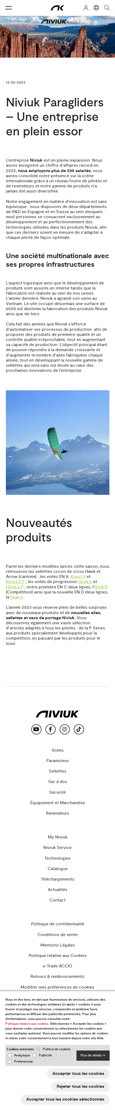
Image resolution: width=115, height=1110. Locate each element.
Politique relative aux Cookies (58, 955)
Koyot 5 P (15, 581)
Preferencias (23, 1062)
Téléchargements (57, 879)
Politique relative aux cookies (26, 1024)
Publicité (45, 1055)
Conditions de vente (57, 934)
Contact (57, 900)
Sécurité (57, 792)
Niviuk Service (57, 847)
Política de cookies (57, 1049)
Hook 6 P (15, 587)
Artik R (101, 587)
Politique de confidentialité (57, 924)
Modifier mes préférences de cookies (57, 987)
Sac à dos (57, 781)
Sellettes (57, 771)
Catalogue (58, 868)
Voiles (58, 750)
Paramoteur (57, 760)
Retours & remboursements (57, 976)
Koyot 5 (78, 576)
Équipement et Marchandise (57, 802)
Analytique (22, 1055)
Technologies (57, 858)
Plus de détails (91, 1055)
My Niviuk (57, 837)
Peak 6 (16, 597)
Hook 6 (85, 581)
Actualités (57, 889)
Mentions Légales (57, 945)
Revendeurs (57, 813)
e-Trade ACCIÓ (57, 966)
